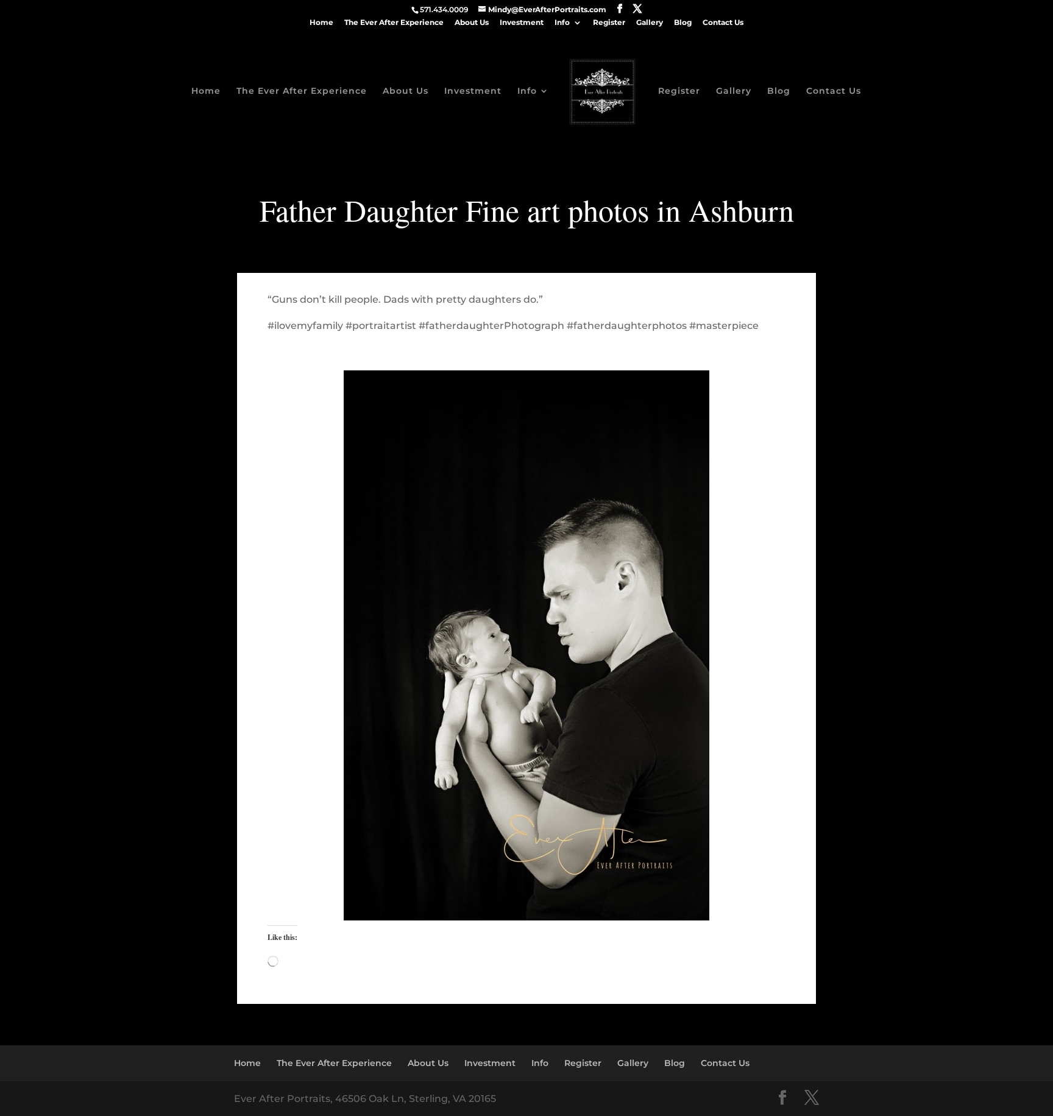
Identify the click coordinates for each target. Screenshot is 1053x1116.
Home (321, 23)
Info (562, 23)
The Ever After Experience (394, 23)
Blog (683, 23)
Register (609, 23)
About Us (472, 23)
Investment (522, 23)
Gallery (649, 23)
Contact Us (723, 23)
